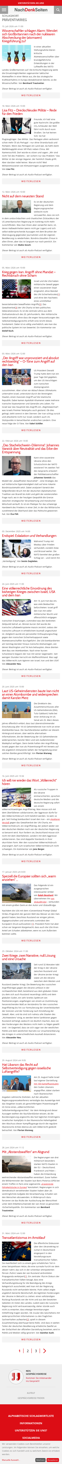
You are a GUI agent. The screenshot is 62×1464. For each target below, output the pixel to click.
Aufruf (31, 1393)
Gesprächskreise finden (31, 1398)
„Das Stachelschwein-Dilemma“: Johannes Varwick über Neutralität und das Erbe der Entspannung (30, 448)
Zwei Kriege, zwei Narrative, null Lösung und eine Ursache (28, 957)
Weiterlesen (31, 95)
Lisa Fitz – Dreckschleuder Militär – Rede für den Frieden (29, 112)
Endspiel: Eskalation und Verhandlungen (29, 536)
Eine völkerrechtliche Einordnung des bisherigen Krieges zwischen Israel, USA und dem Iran (28, 591)
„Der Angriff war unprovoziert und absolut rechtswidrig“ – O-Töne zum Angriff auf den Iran (30, 361)
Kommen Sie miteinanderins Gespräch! (38, 1379)
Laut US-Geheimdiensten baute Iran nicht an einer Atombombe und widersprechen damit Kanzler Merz (30, 694)
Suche (58, 10)
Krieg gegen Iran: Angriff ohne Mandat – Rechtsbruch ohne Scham (29, 274)
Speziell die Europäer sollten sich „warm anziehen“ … (29, 878)
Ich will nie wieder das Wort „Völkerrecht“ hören (29, 782)
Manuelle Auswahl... (11, 1460)
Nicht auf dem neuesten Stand (23, 196)
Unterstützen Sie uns (31, 3)
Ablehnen (40, 1460)
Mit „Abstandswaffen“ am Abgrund (25, 1152)
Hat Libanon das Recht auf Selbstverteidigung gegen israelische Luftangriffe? (26, 1068)
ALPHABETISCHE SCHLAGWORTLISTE (31, 1416)
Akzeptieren (52, 1460)
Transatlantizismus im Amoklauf (23, 1238)
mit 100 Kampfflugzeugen (46, 1083)
